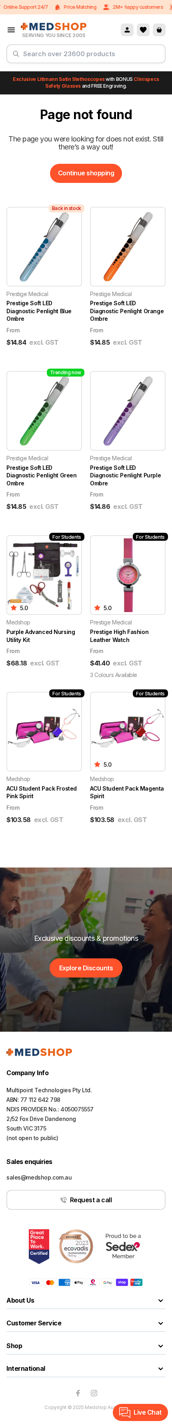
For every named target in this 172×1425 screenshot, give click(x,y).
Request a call (91, 1200)
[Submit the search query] (16, 57)
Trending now (65, 372)
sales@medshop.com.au (39, 1177)
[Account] (127, 29)
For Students (66, 537)
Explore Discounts (86, 968)
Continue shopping (86, 173)
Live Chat (148, 1412)
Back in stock (66, 208)
